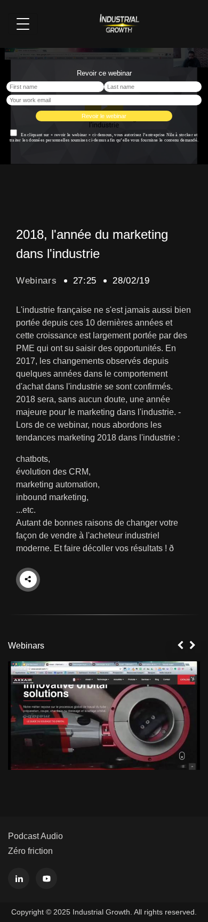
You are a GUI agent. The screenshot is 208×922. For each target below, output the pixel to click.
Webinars (36, 281)
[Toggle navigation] (23, 24)
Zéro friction (30, 850)
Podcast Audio (35, 836)
